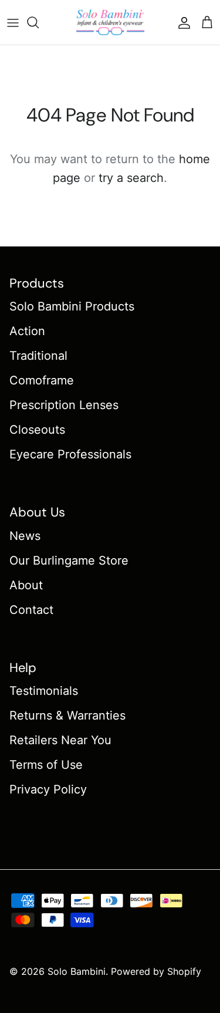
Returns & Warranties (67, 715)
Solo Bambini (77, 971)
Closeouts (37, 430)
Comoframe (41, 380)
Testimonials (43, 691)
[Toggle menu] (13, 22)
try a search (131, 178)
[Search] (39, 22)
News (24, 536)
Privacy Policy (48, 789)
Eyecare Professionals (70, 454)
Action (27, 331)
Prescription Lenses (64, 405)
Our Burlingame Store (68, 560)
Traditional (38, 356)
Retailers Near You (60, 740)
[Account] (181, 22)
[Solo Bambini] (110, 22)
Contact (31, 610)
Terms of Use (46, 765)
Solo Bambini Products (71, 306)
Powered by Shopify (156, 971)
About (26, 585)
